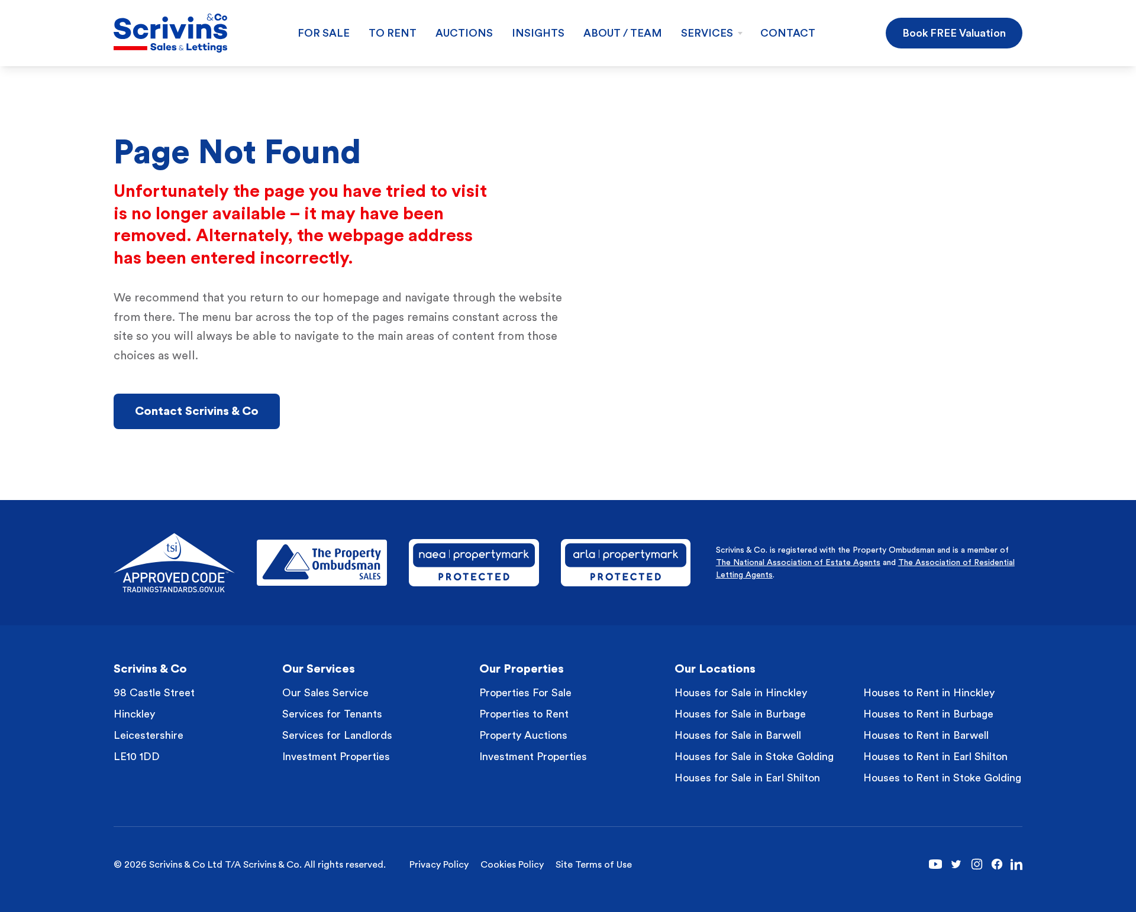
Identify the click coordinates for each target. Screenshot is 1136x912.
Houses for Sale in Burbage (740, 714)
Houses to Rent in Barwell (926, 735)
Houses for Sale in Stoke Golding (754, 756)
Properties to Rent (524, 714)
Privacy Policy (439, 864)
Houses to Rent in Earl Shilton (935, 756)
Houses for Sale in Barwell (737, 735)
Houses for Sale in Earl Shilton (747, 778)
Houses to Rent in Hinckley (929, 692)
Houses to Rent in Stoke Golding (942, 778)
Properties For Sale (525, 692)
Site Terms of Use (594, 864)
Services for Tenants (332, 714)
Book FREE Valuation (954, 33)
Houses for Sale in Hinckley (740, 692)
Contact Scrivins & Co (197, 411)
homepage (350, 298)
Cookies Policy (512, 864)
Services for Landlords (337, 735)
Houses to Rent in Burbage (928, 714)
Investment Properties (336, 756)
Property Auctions (523, 735)
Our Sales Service (325, 692)
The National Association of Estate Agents (798, 563)
